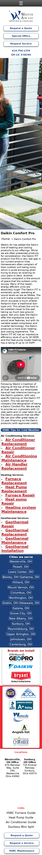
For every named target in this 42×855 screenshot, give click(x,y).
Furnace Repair (20, 495)
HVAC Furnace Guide (21, 812)
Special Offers (21, 36)
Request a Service (22, 843)
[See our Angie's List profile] (21, 733)
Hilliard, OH (21, 582)
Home (6, 239)
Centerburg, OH (21, 644)
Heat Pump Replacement (14, 489)
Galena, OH (21, 608)
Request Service (21, 43)
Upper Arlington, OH (21, 634)
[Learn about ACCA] (28, 698)
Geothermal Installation (14, 549)
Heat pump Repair (14, 501)
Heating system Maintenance (18, 509)
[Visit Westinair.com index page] (21, 16)
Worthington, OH (21, 597)
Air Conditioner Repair (18, 450)
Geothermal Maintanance (14, 540)
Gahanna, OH (29, 577)
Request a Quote (21, 28)
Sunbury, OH (21, 623)
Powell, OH (20, 566)
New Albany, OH (20, 618)
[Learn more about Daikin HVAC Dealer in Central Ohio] (21, 669)
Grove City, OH (20, 613)
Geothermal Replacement (14, 532)
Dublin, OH (10, 603)
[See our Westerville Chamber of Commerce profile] (21, 721)
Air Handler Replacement (14, 466)
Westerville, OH (21, 561)
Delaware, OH (29, 603)
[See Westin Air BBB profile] (21, 709)
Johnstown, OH (20, 639)
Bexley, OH (10, 577)
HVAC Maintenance (21, 850)
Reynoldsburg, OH (20, 629)
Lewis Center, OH (21, 572)
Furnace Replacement (14, 481)
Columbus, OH (21, 592)
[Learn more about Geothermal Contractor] (21, 661)
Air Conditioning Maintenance (19, 458)
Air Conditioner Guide (21, 822)
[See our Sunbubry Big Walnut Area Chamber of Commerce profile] (21, 745)
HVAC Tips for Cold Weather (21, 430)
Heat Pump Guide (21, 817)
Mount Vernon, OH (21, 587)
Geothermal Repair (14, 524)
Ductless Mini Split (21, 827)
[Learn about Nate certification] (11, 698)
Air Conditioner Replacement (18, 442)
